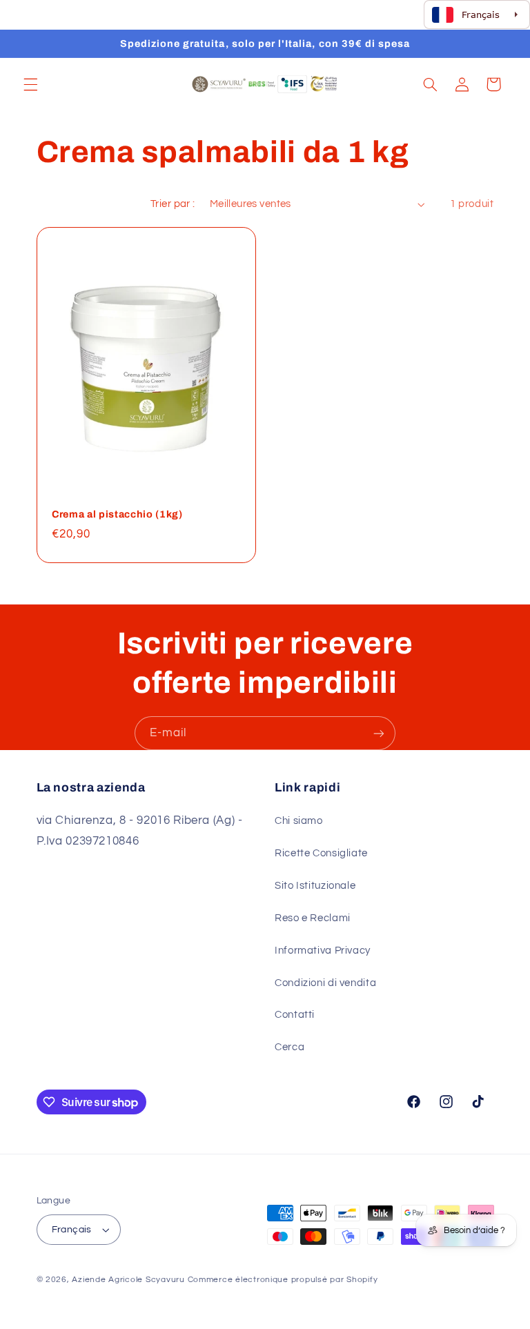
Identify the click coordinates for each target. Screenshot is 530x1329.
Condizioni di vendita (325, 983)
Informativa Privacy (323, 950)
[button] (30, 84)
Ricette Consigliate (321, 853)
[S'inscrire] (379, 733)
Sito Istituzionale (315, 885)
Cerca (289, 1047)
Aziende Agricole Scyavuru (128, 1279)
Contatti (295, 1015)
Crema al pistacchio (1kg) (117, 514)
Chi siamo (299, 821)
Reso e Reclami (313, 918)
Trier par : (172, 204)
